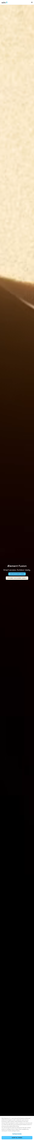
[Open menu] (32, 2)
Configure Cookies (17, 1134)
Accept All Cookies (17, 1137)
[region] (17, 1128)
